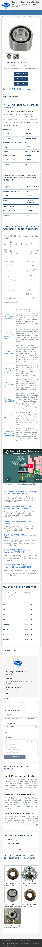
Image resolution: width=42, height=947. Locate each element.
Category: (7, 138)
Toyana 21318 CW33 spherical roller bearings (9, 318)
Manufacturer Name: (11, 160)
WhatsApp (21, 79)
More (20, 849)
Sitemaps (27, 940)
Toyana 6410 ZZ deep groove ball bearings (9, 419)
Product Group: (9, 156)
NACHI (5, 635)
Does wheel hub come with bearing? (20, 795)
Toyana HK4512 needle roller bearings (9, 384)
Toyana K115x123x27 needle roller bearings (9, 435)
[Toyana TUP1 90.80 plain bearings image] (21, 39)
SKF (4, 609)
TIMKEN (6, 624)
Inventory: (7, 164)
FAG (4, 619)
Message (8, 737)
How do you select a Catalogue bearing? (20, 813)
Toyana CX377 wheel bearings (9, 353)
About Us (5, 940)
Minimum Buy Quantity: (12, 143)
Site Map (20, 940)
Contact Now (21, 74)
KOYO (5, 630)
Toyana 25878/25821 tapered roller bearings (9, 336)
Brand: (5, 151)
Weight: (6, 147)
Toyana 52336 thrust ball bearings (9, 401)
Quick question (11, 723)
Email (6, 699)
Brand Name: (8, 130)
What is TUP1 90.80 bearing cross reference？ (21, 69)
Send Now (14, 756)
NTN (5, 614)
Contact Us (13, 940)
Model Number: (9, 134)
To (6, 707)
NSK (5, 604)
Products (9, 17)
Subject (7, 715)
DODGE (6, 640)
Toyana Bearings (18, 17)
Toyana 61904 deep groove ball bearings (9, 370)
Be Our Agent (21, 84)
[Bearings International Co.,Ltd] (6, 5)
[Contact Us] (37, 473)
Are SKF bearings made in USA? (20, 776)
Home (3, 17)
